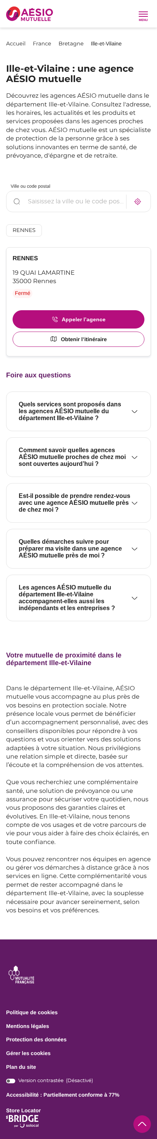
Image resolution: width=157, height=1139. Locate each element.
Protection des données (36, 1040)
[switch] (49, 1081)
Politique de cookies (32, 1013)
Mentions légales (27, 1026)
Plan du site (21, 1067)
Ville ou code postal (30, 186)
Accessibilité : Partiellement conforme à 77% (62, 1095)
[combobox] (78, 201)
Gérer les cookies (28, 1053)
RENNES (24, 230)
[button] (143, 13)
